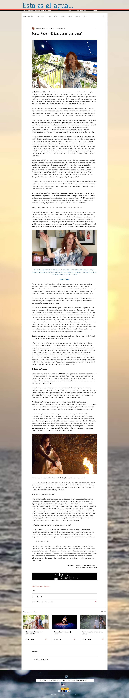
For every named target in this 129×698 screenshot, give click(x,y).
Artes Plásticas (40, 16)
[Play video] (64, 248)
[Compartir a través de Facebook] (33, 596)
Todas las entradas (28, 16)
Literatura (77, 16)
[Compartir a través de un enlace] (46, 596)
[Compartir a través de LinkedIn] (41, 596)
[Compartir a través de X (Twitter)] (37, 596)
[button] (103, 16)
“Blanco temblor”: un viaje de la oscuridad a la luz (33, 633)
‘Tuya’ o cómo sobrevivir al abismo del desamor (92, 633)
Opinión (70, 16)
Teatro (34, 590)
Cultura (56, 16)
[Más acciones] (96, 28)
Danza (49, 16)
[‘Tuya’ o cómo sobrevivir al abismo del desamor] (93, 622)
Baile (63, 16)
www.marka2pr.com (74, 694)
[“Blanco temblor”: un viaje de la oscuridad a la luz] (36, 622)
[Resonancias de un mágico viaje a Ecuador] (64, 622)
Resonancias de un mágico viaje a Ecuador (63, 633)
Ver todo (103, 611)
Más (84, 16)
